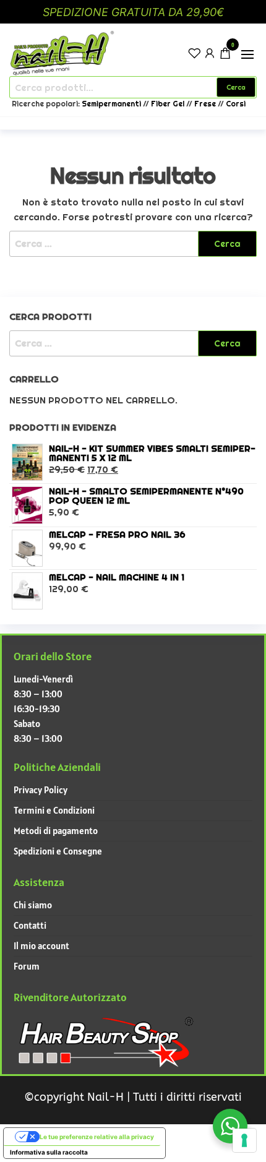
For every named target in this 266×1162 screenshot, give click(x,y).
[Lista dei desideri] (194, 52)
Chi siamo (33, 905)
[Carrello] (225, 55)
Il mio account (41, 946)
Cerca (236, 87)
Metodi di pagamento (56, 831)
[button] (247, 54)
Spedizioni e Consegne (58, 851)
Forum (27, 966)
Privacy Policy (40, 790)
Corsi (236, 104)
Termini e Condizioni (54, 810)
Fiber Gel (167, 104)
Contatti (30, 925)
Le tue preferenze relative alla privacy (97, 1136)
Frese (205, 104)
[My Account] (210, 52)
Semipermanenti (112, 104)
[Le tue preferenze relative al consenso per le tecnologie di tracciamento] (244, 1140)
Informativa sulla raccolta (49, 1152)
